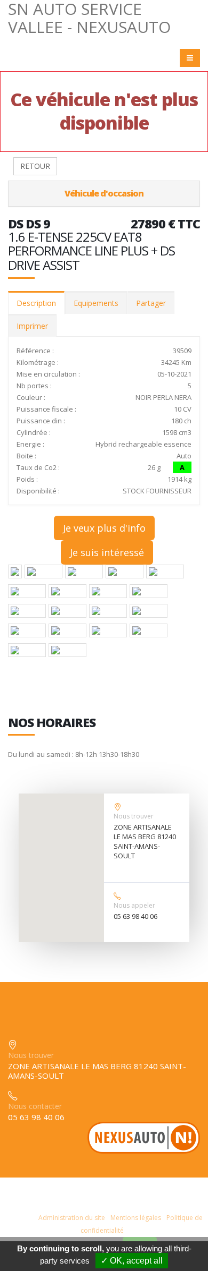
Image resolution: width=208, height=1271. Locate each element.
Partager (151, 303)
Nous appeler (134, 905)
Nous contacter (35, 1106)
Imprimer (32, 326)
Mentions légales (135, 1217)
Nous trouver (134, 816)
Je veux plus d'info (104, 528)
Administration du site (71, 1217)
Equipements (96, 303)
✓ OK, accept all (132, 1260)
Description (36, 303)
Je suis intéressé (107, 552)
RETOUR (35, 166)
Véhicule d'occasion (104, 193)
